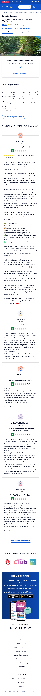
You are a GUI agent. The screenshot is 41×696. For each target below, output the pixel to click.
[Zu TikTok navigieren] (20, 628)
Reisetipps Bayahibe (21, 12)
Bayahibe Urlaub (8, 12)
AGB (20, 670)
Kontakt (29, 2)
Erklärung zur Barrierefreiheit (20, 678)
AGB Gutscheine (20, 674)
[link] (34, 7)
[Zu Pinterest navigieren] (25, 628)
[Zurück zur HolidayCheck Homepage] (7, 7)
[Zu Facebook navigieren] (11, 628)
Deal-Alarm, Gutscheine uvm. (20, 647)
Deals (5, 2)
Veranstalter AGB (20, 651)
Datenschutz (20, 659)
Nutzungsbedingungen (20, 655)
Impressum (20, 686)
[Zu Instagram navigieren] (15, 628)
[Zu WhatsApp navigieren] (29, 628)
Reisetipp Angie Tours (35, 12)
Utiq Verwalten (20, 667)
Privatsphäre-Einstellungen (20, 663)
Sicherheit (20, 682)
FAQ (20, 639)
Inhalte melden (21, 643)
